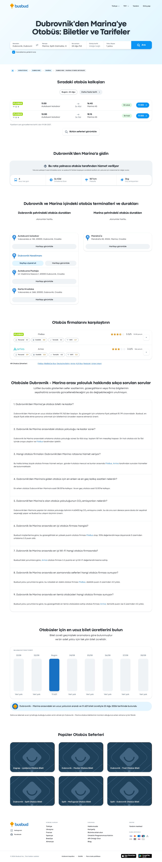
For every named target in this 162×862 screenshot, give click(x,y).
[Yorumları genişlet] (146, 337)
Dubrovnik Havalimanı (30, 256)
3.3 (76, 354)
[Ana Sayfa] (12, 70)
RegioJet (87, 363)
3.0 (44, 354)
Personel (21, 340)
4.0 (44, 340)
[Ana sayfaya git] (19, 6)
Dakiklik (38, 340)
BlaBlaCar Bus (50, 363)
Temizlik (55, 340)
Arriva (41, 349)
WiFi (71, 340)
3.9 (27, 354)
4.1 (27, 340)
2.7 (76, 340)
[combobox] (22, 45)
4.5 (62, 354)
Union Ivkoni (96, 363)
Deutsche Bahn (63, 363)
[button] (37, 45)
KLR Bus (79, 363)
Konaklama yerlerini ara (26, 52)
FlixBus (41, 334)
